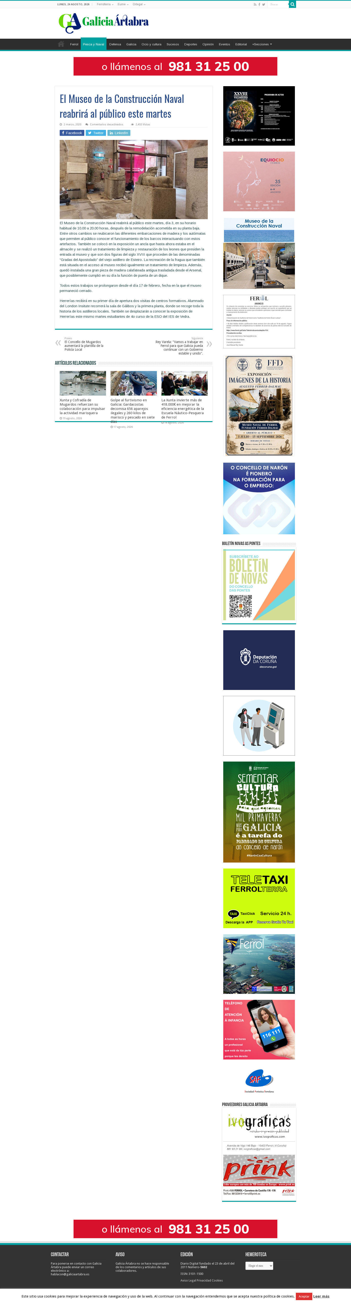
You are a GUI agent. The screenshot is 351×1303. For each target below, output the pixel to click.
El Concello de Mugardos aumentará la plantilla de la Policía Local (83, 344)
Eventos (224, 44)
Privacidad (204, 1280)
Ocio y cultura (151, 44)
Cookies (217, 1280)
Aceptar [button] (304, 1296)
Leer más (321, 1296)
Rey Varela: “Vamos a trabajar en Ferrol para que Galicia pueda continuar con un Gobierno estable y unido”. (179, 346)
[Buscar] (292, 4)
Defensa (115, 44)
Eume (122, 4)
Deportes (190, 44)
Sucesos (173, 44)
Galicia (131, 44)
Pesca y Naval (93, 44)
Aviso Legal (188, 1280)
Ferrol (74, 44)
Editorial (241, 44)
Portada (61, 44)
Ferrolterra (104, 4)
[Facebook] (259, 4)
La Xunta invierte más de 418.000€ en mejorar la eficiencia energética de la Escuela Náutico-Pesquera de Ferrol (182, 408)
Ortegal (138, 4)
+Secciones (260, 44)
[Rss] (255, 4)
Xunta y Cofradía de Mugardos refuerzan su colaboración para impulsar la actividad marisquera (82, 406)
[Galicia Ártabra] (103, 22)
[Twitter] (264, 4)
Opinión (208, 44)
